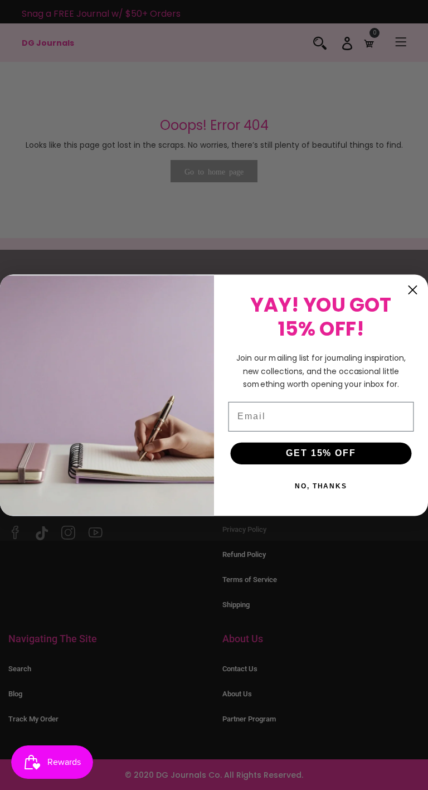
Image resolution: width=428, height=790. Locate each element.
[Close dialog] (412, 289)
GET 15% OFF (321, 453)
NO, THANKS (321, 486)
